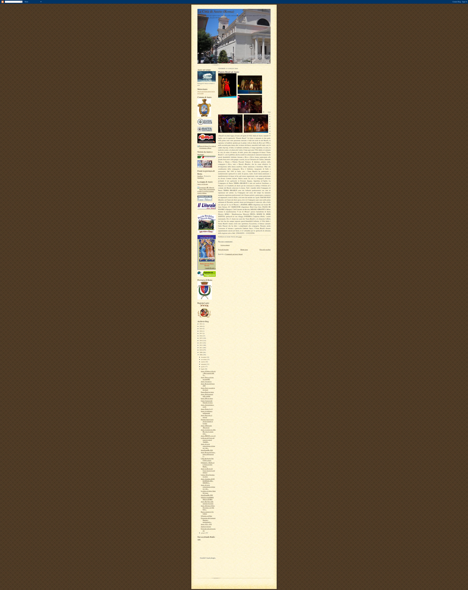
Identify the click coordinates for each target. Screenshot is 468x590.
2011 (201, 348)
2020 (201, 326)
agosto (203, 366)
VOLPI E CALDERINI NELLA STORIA (207, 498)
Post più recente (223, 249)
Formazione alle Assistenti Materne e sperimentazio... (208, 520)
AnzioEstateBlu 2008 (207, 450)
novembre (204, 359)
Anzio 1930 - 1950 (206, 524)
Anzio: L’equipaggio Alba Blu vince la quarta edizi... (208, 431)
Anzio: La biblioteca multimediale (206, 412)
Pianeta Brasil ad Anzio (207, 392)
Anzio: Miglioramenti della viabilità (207, 395)
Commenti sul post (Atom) (234, 254)
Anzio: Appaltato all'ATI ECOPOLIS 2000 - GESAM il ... (208, 481)
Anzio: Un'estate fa (206, 381)
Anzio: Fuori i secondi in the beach (208, 389)
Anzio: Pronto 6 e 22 (207, 409)
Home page (244, 249)
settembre (204, 364)
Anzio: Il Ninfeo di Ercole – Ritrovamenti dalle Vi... (208, 373)
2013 (201, 343)
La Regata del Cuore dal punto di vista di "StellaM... (207, 440)
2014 (201, 340)
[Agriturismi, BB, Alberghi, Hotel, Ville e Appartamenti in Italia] (206, 193)
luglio (203, 369)
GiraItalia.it (200, 178)
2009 (201, 352)
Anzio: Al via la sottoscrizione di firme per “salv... (208, 446)
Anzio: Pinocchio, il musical (206, 416)
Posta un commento (225, 245)
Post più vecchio (265, 249)
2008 (201, 355)
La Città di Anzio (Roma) (215, 11)
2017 (201, 333)
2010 (201, 350)
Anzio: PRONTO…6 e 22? (208, 436)
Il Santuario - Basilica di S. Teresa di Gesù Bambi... (207, 464)
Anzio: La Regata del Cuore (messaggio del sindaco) (208, 470)
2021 (201, 324)
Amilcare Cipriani (206, 526)
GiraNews (200, 176)
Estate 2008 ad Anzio (207, 398)
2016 (201, 336)
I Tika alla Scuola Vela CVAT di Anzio (207, 459)
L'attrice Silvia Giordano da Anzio (208, 476)
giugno (203, 533)
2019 (201, 329)
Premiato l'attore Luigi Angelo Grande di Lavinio (207, 421)
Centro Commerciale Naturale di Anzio (207, 402)
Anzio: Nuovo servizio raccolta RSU (207, 378)
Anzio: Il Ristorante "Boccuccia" (206, 426)
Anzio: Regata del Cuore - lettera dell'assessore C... (208, 454)
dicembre (204, 357)
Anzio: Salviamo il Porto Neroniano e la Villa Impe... (208, 507)
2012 (201, 345)
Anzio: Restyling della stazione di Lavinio (207, 502)
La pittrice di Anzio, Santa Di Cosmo (208, 492)
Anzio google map (202, 184)
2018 (201, 331)
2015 (201, 338)
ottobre (203, 362)
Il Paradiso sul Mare (206, 516)
